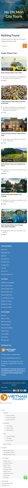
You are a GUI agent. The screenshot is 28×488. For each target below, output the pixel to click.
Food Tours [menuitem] (6, 475)
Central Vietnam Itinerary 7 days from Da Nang (13, 134)
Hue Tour (5, 140)
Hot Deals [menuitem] (5, 481)
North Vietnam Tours (6, 285)
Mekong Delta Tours (6, 295)
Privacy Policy (5, 331)
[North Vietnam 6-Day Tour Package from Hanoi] (14, 155)
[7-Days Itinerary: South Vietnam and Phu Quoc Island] (14, 92)
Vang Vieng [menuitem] (10, 440)
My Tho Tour (8, 108)
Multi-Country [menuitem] (7, 444)
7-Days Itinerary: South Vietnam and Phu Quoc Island (13, 102)
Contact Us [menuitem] (5, 485)
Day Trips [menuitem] (6, 477)
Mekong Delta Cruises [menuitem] (9, 454)
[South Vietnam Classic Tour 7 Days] (14, 64)
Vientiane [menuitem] (9, 438)
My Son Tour (10, 140)
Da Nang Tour (16, 139)
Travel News (4, 337)
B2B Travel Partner (6, 321)
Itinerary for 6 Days (6, 301)
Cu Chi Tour (5, 76)
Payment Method (5, 324)
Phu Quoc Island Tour (17, 108)
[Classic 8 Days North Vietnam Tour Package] (14, 185)
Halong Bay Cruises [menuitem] (8, 450)
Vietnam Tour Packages (7, 282)
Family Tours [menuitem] (6, 471)
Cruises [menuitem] (4, 448)
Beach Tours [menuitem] (6, 465)
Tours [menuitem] (3, 410)
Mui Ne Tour (8, 78)
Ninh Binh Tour (20, 169)
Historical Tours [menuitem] (7, 469)
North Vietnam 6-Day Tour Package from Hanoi (13, 164)
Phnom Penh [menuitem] (10, 428)
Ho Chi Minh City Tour (14, 76)
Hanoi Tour (13, 169)
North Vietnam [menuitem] (11, 415)
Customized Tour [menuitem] (7, 483)
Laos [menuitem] (4, 433)
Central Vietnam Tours (7, 288)
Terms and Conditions (7, 328)
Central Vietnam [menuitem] (11, 417)
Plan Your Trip (5, 340)
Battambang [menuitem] (10, 430)
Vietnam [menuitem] (5, 412)
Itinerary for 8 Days (6, 307)
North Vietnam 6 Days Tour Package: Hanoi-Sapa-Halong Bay (12, 225)
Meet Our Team (5, 318)
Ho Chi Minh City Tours (7, 298)
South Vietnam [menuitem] (11, 419)
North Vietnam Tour (21, 230)
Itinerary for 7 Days (6, 304)
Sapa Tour (12, 201)
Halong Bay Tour (6, 169)
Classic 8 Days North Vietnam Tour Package (11, 195)
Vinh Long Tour (13, 110)
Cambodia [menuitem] (6, 423)
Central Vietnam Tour (8, 139)
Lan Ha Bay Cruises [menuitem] (8, 452)
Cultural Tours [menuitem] (7, 467)
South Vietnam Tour (16, 78)
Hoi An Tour (22, 139)
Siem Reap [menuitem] (9, 426)
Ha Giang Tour (5, 259)
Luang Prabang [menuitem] (11, 436)
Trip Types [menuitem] (5, 458)
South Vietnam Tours (6, 292)
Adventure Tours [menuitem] (7, 463)
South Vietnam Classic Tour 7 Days (11, 72)
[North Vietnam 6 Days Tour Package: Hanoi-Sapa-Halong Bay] (14, 216)
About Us (3, 315)
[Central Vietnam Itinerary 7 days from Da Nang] (14, 124)
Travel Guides (4, 334)
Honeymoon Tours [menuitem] (8, 473)
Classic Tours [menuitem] (7, 461)
